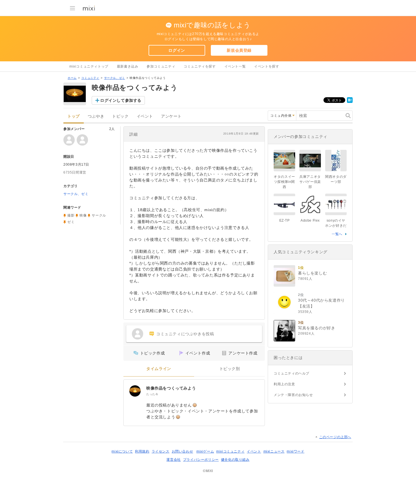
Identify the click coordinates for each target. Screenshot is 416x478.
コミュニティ (90, 77)
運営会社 (173, 460)
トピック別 (229, 369)
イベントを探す (266, 66)
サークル (99, 215)
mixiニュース (274, 451)
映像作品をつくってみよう (171, 388)
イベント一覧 (235, 66)
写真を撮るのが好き (316, 328)
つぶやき (96, 116)
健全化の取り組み (235, 460)
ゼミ (70, 222)
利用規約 (142, 451)
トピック (120, 116)
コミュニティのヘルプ (291, 373)
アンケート (171, 116)
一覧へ (337, 234)
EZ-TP (284, 220)
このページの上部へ (335, 437)
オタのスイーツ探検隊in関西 (284, 182)
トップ (73, 116)
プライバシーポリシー (201, 460)
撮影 (70, 215)
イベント (145, 116)
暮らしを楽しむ (312, 273)
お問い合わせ (182, 451)
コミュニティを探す (200, 66)
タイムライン (158, 369)
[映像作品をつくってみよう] (135, 391)
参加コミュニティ (161, 66)
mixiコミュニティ (230, 451)
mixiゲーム (205, 451)
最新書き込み (127, 66)
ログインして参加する (120, 100)
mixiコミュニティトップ (88, 66)
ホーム (72, 77)
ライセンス (161, 451)
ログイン (176, 50)
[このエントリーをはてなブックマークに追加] (350, 102)
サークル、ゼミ (114, 77)
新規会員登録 (239, 50)
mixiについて (122, 451)
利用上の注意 (284, 384)
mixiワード (295, 451)
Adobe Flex (310, 220)
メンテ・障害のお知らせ (293, 395)
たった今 (152, 394)
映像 (83, 215)
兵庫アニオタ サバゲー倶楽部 (311, 182)
